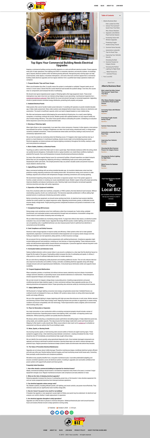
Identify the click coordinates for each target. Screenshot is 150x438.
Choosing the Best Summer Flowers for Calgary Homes (112, 62)
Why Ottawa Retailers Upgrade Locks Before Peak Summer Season (112, 33)
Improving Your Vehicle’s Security (113, 56)
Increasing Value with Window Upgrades (112, 39)
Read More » (104, 95)
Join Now (119, 6)
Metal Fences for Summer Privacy (112, 73)
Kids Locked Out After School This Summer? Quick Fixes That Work (113, 26)
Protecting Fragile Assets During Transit (112, 43)
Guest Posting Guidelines (97, 430)
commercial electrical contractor (36, 98)
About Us (110, 6)
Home (96, 6)
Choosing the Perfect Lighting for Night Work (113, 68)
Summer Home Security (113, 47)
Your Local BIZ (107, 76)
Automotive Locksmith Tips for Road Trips (113, 51)
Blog (102, 6)
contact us (82, 323)
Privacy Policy (79, 430)
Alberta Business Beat (110, 21)
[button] (52, 413)
